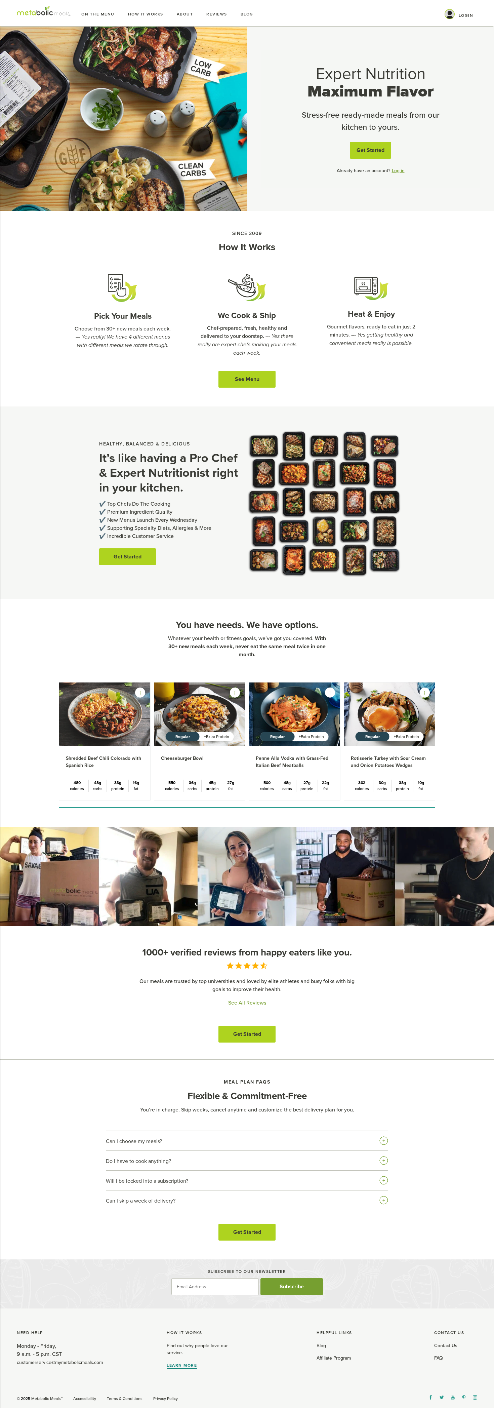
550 (171, 782)
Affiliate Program (334, 1358)
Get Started (370, 150)
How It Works (145, 14)
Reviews (216, 14)
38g (402, 782)
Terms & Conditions (124, 1398)
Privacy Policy (165, 1398)
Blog (247, 14)
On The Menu (98, 14)
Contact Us (445, 1345)
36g (192, 782)
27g (230, 782)
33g (117, 782)
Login (466, 15)
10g (421, 782)
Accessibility (84, 1398)
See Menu (247, 379)
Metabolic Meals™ (47, 1398)
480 (77, 782)
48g (97, 782)
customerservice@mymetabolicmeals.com (60, 1362)
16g (136, 782)
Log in (398, 170)
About (185, 14)
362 (361, 782)
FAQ (438, 1358)
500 (267, 782)
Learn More (182, 1365)
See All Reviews (247, 1003)
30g (382, 782)
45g (212, 782)
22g (325, 782)
